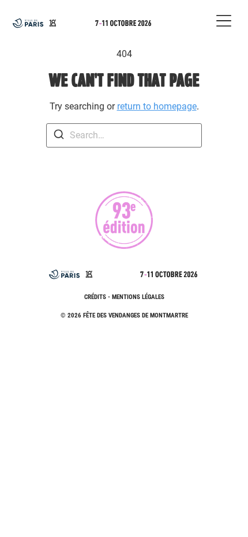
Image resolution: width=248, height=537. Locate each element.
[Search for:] (124, 135)
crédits (95, 297)
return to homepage (157, 106)
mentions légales (138, 297)
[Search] (59, 136)
